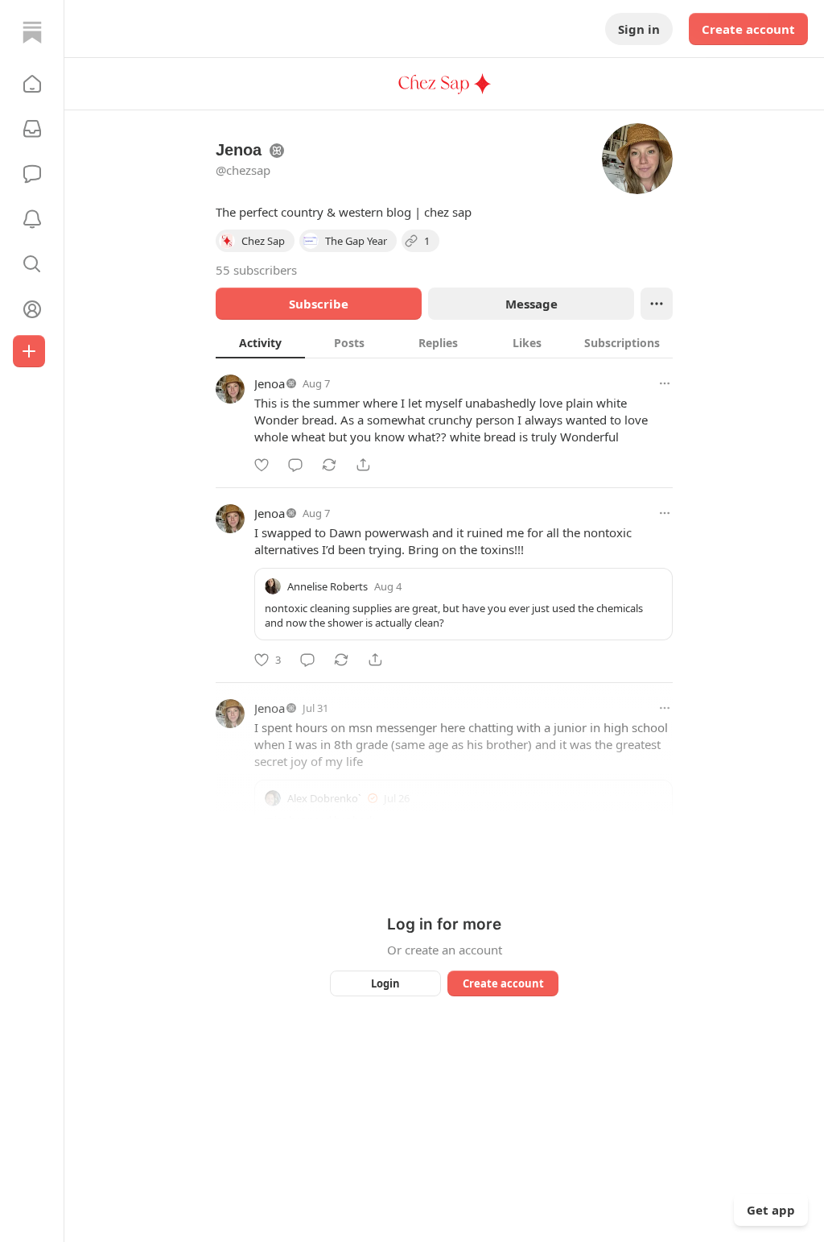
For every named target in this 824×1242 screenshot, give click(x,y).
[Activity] (32, 219)
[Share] (363, 465)
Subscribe (318, 304)
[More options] (665, 383)
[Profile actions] (657, 304)
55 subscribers (256, 270)
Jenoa (269, 383)
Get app (771, 1210)
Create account (748, 29)
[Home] (32, 32)
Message (531, 304)
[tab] (260, 342)
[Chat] (32, 174)
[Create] (29, 351)
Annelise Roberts (327, 586)
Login (385, 983)
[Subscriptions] (32, 129)
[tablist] (444, 342)
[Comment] (295, 465)
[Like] (261, 465)
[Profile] (32, 309)
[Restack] (329, 465)
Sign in (639, 29)
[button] (32, 83)
